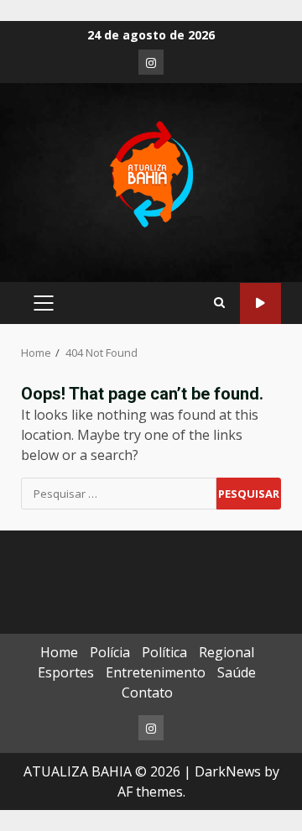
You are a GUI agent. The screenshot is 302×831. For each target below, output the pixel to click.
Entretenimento (156, 672)
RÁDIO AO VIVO (260, 303)
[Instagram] (151, 62)
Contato (147, 692)
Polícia (110, 652)
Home (59, 652)
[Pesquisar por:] (118, 494)
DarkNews (228, 771)
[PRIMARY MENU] (43, 303)
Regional (226, 652)
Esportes (66, 672)
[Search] (219, 303)
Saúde (236, 672)
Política (164, 652)
